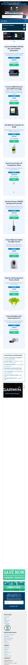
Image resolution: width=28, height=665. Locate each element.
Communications (8, 639)
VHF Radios (6, 643)
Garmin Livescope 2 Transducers (13, 357)
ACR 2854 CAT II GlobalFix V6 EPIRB (14, 126)
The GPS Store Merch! (10, 364)
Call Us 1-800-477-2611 (14, 4)
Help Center (7, 647)
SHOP (14, 64)
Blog (5, 618)
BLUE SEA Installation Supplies (11, 375)
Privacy (5, 651)
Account (6, 654)
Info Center (6, 617)
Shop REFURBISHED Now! (10, 378)
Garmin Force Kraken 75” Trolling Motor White (14, 164)
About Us (6, 649)
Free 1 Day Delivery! (8, 371)
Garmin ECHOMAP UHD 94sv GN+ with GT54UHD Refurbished (14, 48)
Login (11, 9)
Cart (17, 9)
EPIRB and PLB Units (8, 638)
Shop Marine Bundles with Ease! (13, 368)
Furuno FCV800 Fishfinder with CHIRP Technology (14, 88)
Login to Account (8, 656)
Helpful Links (7, 620)
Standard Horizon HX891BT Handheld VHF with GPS (14, 202)
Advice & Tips (7, 652)
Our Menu (4, 21)
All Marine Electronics (9, 635)
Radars (5, 641)
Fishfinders (6, 636)
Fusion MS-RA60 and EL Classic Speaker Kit (14, 317)
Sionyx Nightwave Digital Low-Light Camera (14, 241)
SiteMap (6, 622)
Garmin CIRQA (8, 361)
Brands (4, 28)
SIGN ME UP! (14, 606)
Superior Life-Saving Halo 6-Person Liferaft (14, 279)
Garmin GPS (7, 623)
